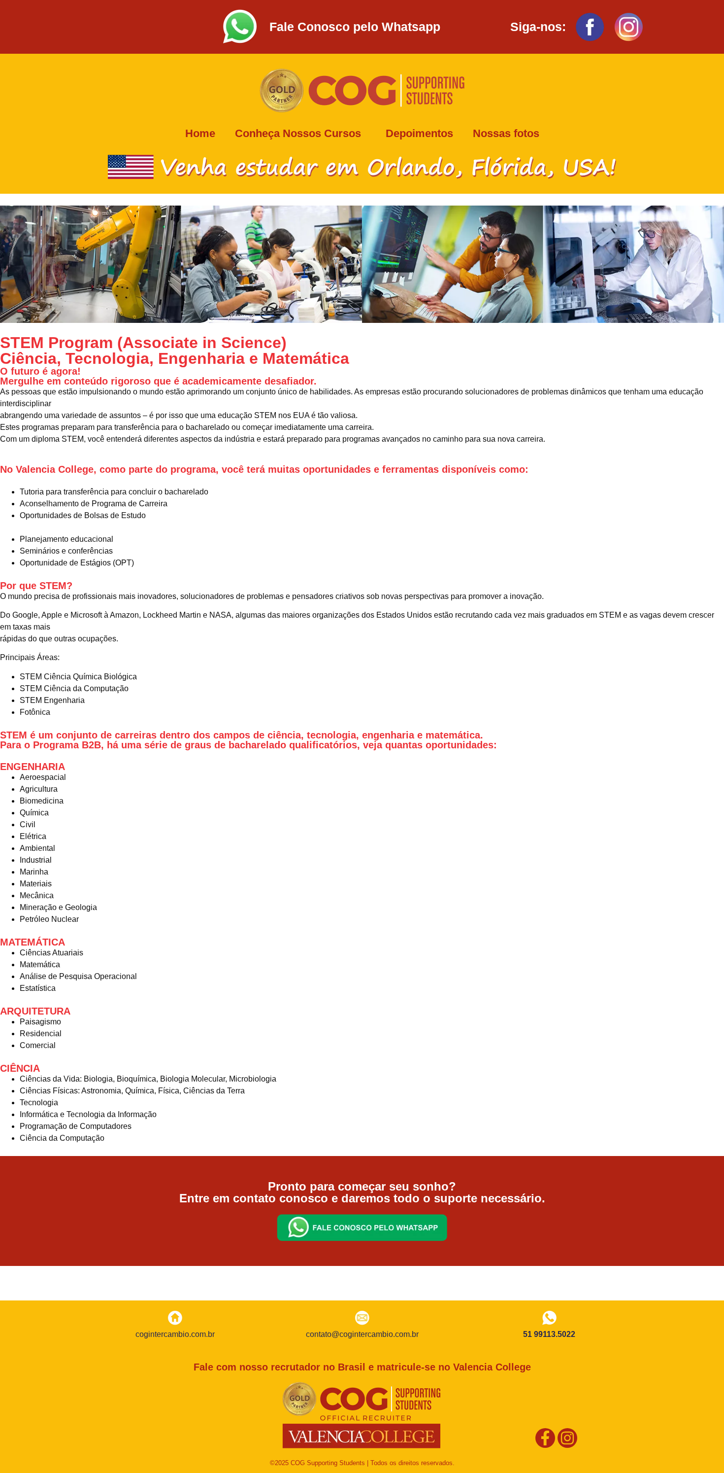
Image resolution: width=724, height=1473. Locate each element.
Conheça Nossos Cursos (298, 133)
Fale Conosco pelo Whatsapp (354, 27)
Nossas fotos (506, 133)
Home (200, 133)
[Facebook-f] (545, 1438)
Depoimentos (419, 133)
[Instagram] (567, 1438)
